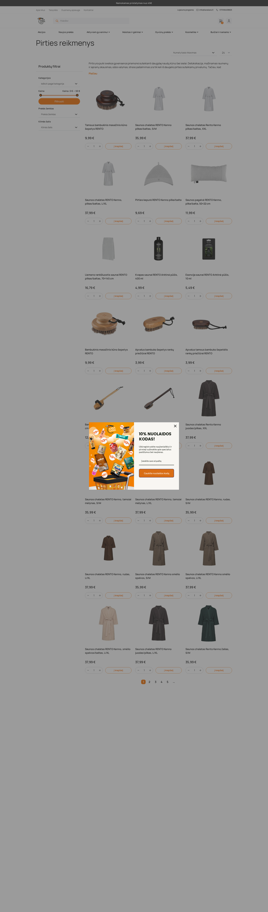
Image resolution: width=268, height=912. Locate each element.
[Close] (175, 426)
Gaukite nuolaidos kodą (156, 473)
